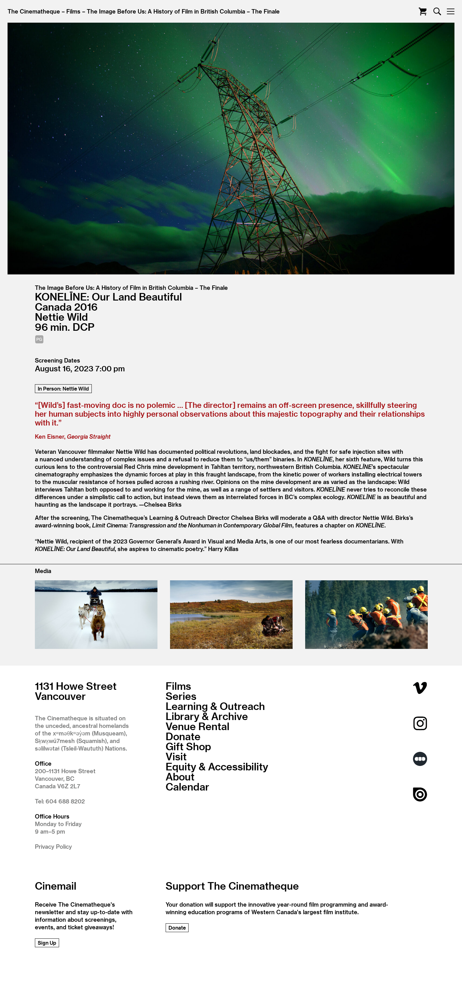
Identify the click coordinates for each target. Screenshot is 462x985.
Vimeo (420, 688)
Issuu (420, 794)
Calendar (187, 786)
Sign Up (47, 943)
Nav (450, 11)
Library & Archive (207, 716)
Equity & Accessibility (217, 766)
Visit (176, 756)
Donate (183, 736)
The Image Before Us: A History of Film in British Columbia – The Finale (183, 11)
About (180, 776)
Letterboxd (420, 759)
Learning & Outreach (215, 706)
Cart (422, 11)
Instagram (420, 723)
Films (73, 11)
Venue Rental (197, 726)
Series (181, 696)
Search (437, 11)
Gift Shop (188, 746)
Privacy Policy (53, 846)
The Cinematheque (34, 11)
